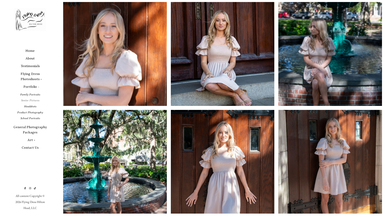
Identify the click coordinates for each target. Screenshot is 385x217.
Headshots (30, 106)
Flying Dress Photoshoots (30, 76)
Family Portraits (30, 94)
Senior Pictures (30, 100)
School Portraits (30, 118)
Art (30, 140)
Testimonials (30, 66)
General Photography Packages (30, 129)
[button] (41, 79)
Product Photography (30, 112)
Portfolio (30, 87)
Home (30, 51)
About (30, 58)
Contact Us (30, 147)
